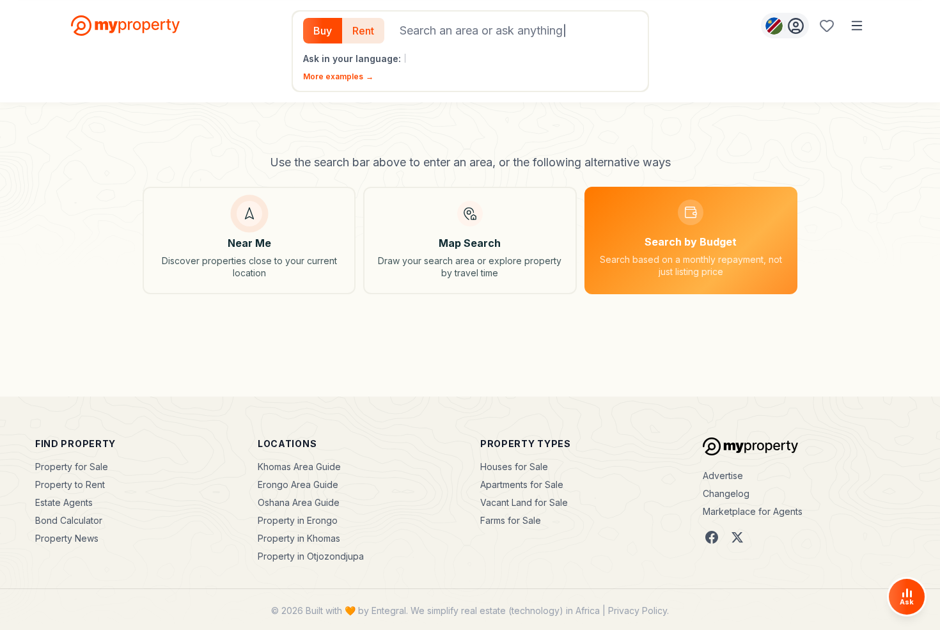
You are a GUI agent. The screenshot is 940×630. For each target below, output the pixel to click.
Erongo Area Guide (298, 484)
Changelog (726, 493)
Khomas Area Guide (299, 466)
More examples (338, 76)
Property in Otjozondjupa (311, 556)
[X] (737, 537)
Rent (363, 30)
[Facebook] (712, 537)
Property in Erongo (298, 520)
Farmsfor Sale (510, 520)
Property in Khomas (299, 538)
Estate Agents (64, 502)
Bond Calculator (68, 520)
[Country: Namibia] (785, 25)
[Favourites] (827, 25)
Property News (66, 538)
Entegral (389, 610)
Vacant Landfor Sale (524, 502)
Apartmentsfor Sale (521, 484)
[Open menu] (857, 25)
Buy (322, 30)
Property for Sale (71, 466)
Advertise (723, 475)
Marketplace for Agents (753, 511)
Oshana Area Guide (299, 502)
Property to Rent (70, 484)
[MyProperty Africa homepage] (750, 446)
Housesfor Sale (514, 466)
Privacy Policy (637, 610)
